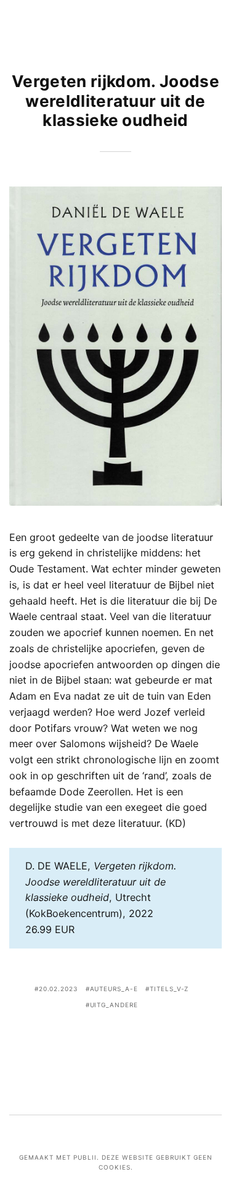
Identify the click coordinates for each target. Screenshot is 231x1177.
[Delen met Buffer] (153, 1039)
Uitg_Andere (114, 1004)
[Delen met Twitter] (96, 1039)
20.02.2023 (58, 988)
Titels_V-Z (169, 988)
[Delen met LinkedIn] (134, 1039)
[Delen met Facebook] (78, 1039)
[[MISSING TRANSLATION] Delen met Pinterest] (115, 1039)
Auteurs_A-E (114, 988)
